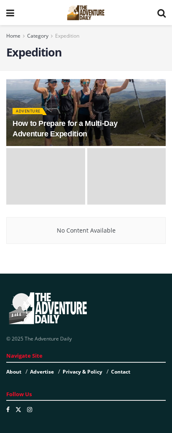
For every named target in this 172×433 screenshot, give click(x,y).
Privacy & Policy (82, 371)
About (13, 371)
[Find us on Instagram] (29, 409)
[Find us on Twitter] (18, 409)
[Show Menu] (10, 12)
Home (13, 35)
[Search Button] (161, 12)
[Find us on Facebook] (8, 409)
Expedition (67, 35)
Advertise (42, 371)
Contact (120, 371)
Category (37, 35)
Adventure (28, 111)
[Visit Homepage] (85, 12)
